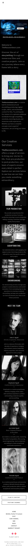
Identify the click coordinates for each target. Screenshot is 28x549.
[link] (12, 533)
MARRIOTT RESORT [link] (14, 528)
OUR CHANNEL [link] (14, 519)
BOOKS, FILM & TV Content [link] (14, 514)
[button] (2, 2)
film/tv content (14, 497)
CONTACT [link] (14, 526)
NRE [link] (14, 521)
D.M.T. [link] (14, 516)
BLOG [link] (14, 523)
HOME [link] (14, 511)
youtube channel (14, 502)
